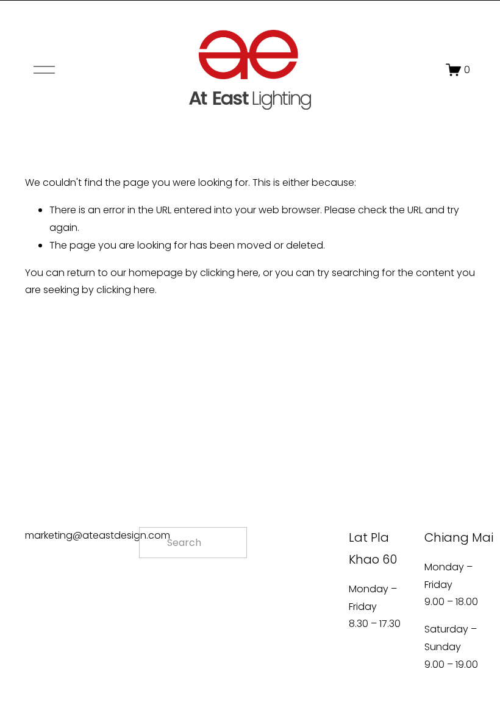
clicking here (229, 273)
